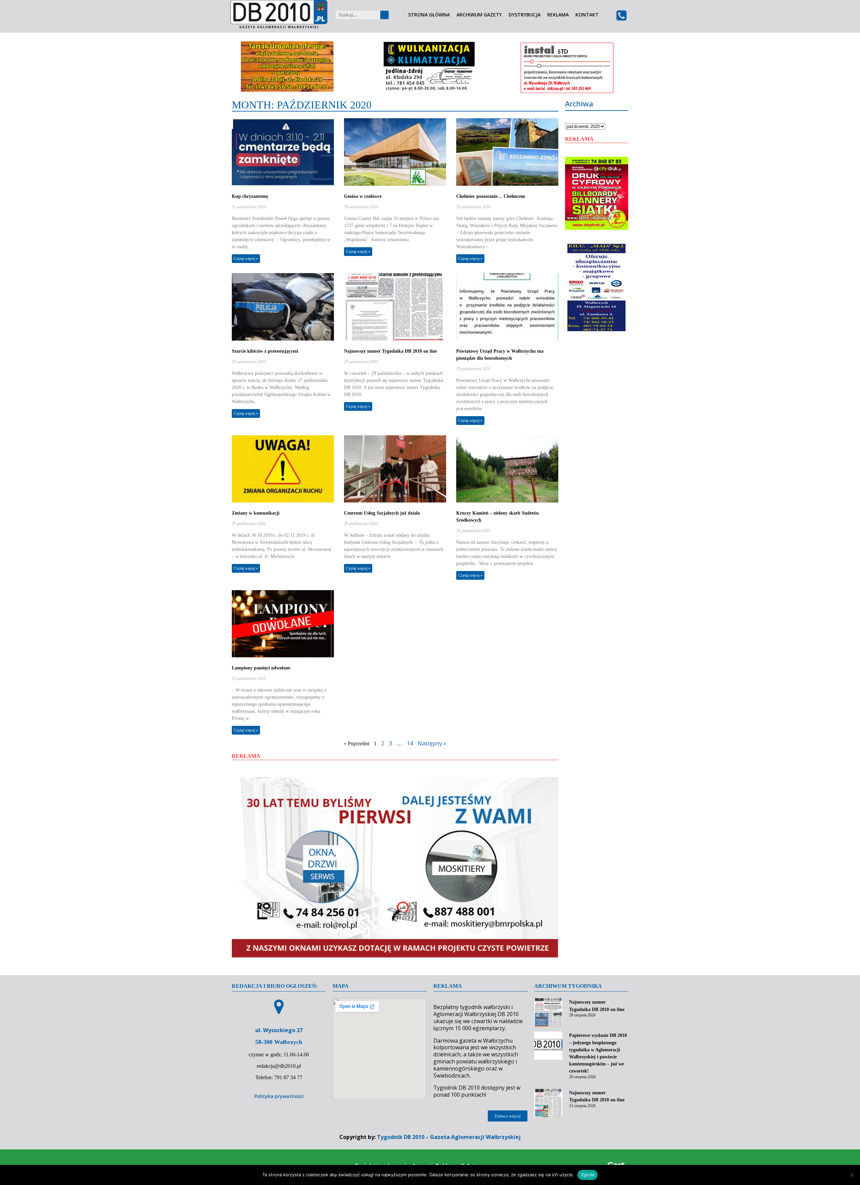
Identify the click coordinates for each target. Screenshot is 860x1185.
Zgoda (587, 1174)
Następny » (432, 743)
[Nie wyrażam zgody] (851, 1175)
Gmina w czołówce (363, 196)
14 (410, 743)
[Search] (384, 15)
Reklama (558, 15)
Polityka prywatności (279, 1096)
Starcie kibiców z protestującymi (265, 351)
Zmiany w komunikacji (256, 513)
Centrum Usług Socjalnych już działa (382, 513)
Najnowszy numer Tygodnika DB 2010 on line (390, 351)
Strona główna (429, 15)
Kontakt (587, 15)
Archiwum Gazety (479, 15)
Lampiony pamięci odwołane (261, 667)
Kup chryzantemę (250, 196)
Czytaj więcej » (246, 258)
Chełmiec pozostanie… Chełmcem (490, 196)
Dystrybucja (525, 15)
